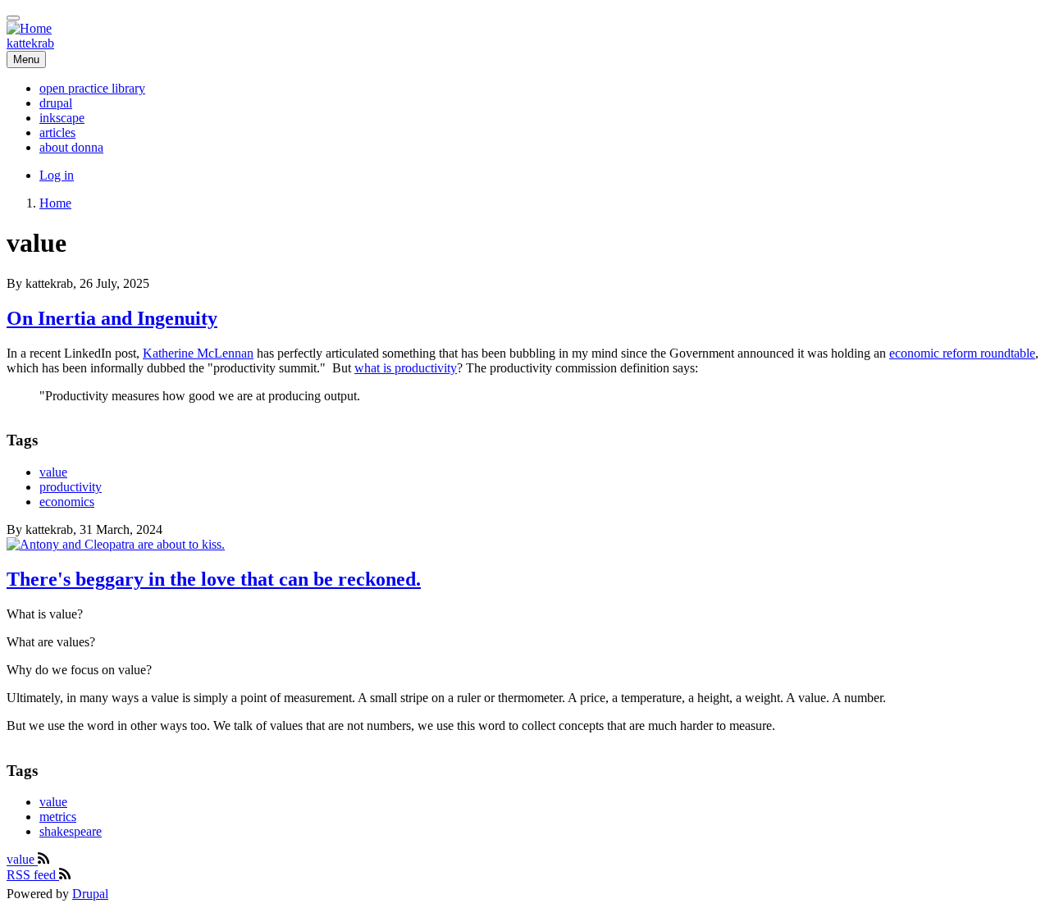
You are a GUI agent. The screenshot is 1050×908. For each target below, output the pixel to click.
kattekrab (30, 43)
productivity (70, 487)
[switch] (13, 18)
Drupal (90, 894)
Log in (56, 175)
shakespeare (70, 831)
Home (55, 203)
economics (66, 502)
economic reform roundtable (962, 353)
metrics (57, 817)
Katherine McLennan (198, 353)
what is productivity (405, 368)
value (53, 472)
